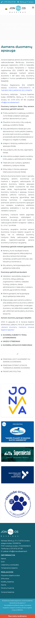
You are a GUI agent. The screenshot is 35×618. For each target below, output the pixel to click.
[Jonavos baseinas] (17, 9)
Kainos (3, 559)
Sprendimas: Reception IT (17, 603)
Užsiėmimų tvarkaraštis (10, 565)
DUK (3, 562)
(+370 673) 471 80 (9, 2)
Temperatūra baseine (9, 568)
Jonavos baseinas (7, 592)
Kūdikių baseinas (7, 582)
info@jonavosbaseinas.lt (10, 102)
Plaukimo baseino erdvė (10, 575)
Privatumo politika (12, 371)
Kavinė (3, 585)
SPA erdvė (5, 579)
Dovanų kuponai (7, 588)
